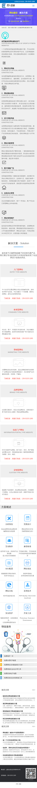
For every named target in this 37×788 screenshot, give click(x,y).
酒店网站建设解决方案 (10, 703)
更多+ (33, 690)
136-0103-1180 (30, 1)
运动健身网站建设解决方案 (24, 27)
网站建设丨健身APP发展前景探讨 (13, 732)
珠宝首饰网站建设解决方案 (11, 719)
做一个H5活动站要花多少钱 (11, 740)
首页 (9, 27)
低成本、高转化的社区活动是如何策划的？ (16, 747)
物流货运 (18, 18)
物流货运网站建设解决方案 (11, 696)
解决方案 (14, 27)
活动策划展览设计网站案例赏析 (13, 755)
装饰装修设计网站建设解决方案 (13, 711)
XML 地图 (18, 784)
